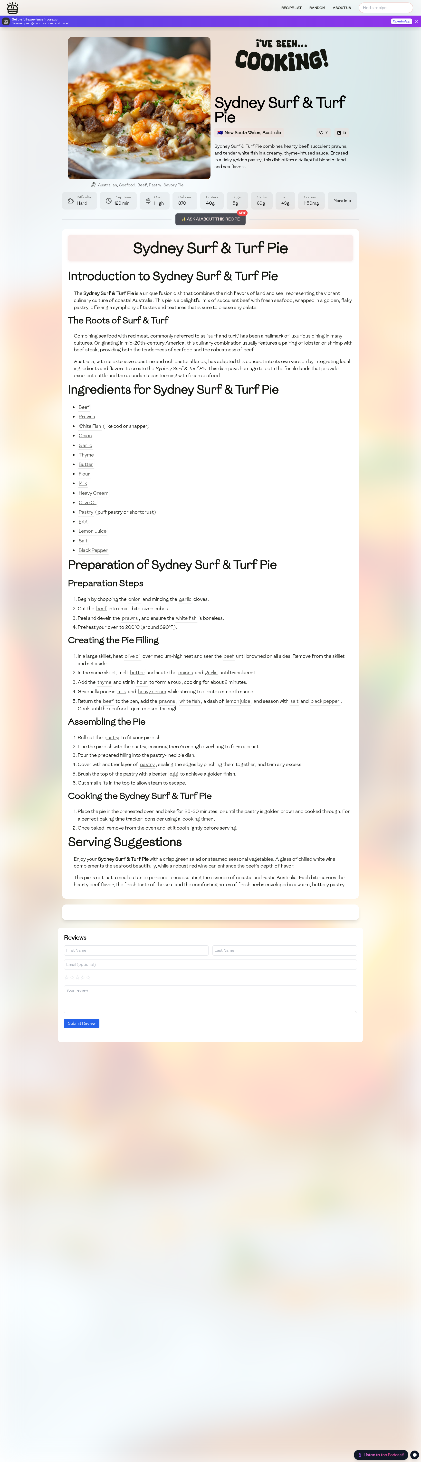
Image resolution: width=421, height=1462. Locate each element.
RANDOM (317, 8)
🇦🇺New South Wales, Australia (249, 132)
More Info (342, 200)
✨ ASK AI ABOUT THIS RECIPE (210, 219)
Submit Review (82, 1023)
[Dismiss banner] (416, 21)
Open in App (401, 21)
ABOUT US (342, 8)
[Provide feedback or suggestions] (414, 1455)
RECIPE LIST (291, 8)
